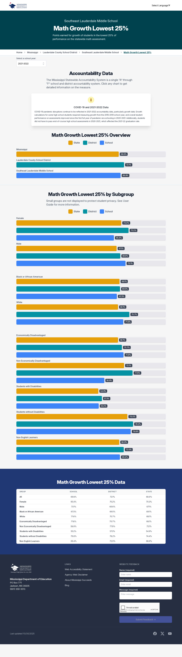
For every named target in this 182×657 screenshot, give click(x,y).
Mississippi (32, 52)
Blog (67, 585)
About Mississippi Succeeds (78, 580)
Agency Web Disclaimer (76, 574)
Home (19, 52)
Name (127, 570)
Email (126, 580)
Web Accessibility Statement (78, 569)
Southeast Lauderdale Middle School (100, 52)
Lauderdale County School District (60, 52)
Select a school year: (26, 58)
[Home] (18, 5)
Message (128, 590)
